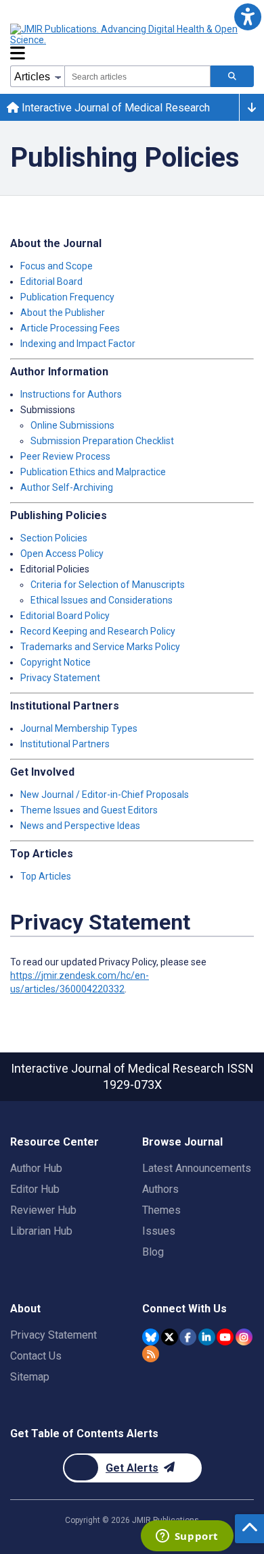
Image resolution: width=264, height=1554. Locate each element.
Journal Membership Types (78, 728)
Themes (161, 1210)
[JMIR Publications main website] (125, 34)
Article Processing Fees (70, 328)
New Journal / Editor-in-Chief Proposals (104, 794)
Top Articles (45, 876)
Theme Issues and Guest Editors (89, 810)
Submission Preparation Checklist (102, 440)
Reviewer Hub (43, 1210)
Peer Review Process (65, 456)
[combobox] (137, 76)
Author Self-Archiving (66, 487)
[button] (247, 16)
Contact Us (36, 1355)
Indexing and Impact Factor (77, 343)
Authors (160, 1189)
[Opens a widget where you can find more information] (187, 1537)
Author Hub (36, 1168)
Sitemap (29, 1376)
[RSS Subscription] (150, 1353)
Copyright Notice (55, 662)
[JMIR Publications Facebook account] (187, 1337)
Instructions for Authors (71, 394)
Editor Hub (35, 1189)
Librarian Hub (41, 1231)
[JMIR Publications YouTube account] (225, 1337)
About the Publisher (62, 312)
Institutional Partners (65, 744)
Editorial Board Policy (65, 615)
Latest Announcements (196, 1168)
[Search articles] (232, 76)
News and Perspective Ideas (80, 825)
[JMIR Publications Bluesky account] (150, 1337)
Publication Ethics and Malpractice (93, 471)
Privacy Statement (60, 677)
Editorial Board (51, 281)
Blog (153, 1251)
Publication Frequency (67, 297)
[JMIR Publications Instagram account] (244, 1337)
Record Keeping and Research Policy (97, 631)
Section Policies (53, 538)
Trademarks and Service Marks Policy (100, 646)
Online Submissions (72, 425)
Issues (158, 1231)
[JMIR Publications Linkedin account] (206, 1337)
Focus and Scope (56, 266)
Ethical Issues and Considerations (101, 600)
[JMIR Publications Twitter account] (169, 1337)
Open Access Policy (62, 553)
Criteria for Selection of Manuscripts (107, 584)
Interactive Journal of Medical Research (114, 107)
